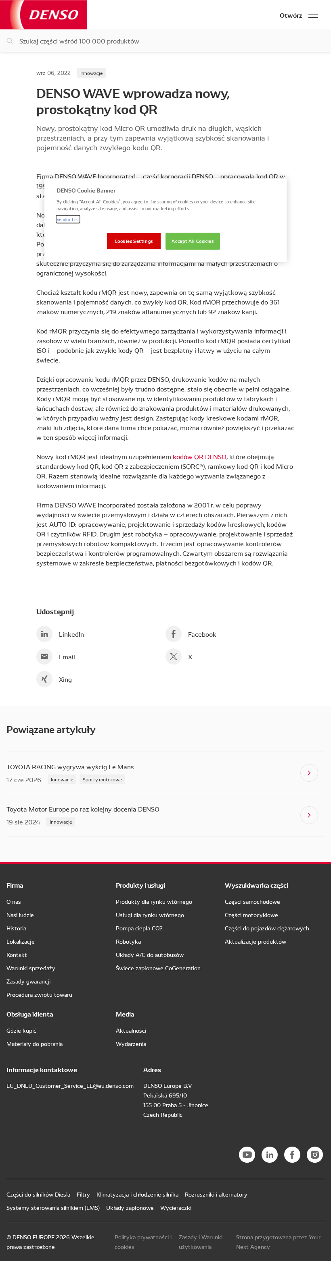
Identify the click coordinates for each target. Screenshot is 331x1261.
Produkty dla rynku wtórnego (154, 901)
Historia (16, 928)
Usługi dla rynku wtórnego (150, 915)
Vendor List (68, 219)
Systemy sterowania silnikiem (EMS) (53, 1207)
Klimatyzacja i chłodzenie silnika (137, 1194)
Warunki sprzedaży (30, 968)
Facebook (202, 633)
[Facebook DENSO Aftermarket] (292, 1155)
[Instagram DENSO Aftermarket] (315, 1155)
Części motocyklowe (251, 915)
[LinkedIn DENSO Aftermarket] (270, 1155)
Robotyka (128, 941)
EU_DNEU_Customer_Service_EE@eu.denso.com (70, 1085)
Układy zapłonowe (130, 1207)
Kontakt (16, 954)
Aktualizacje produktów (255, 941)
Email (67, 656)
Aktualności (131, 1030)
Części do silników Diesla (38, 1194)
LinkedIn (71, 633)
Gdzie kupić (21, 1030)
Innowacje (91, 72)
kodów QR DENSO (199, 456)
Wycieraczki (175, 1207)
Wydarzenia (131, 1043)
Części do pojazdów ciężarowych (267, 928)
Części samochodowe (252, 901)
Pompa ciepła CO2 (139, 928)
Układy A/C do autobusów (150, 954)
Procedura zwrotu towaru (39, 994)
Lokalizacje (20, 941)
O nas (13, 901)
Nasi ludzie (20, 915)
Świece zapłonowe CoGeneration (158, 968)
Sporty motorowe (102, 779)
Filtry (83, 1194)
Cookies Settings (134, 241)
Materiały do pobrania (34, 1043)
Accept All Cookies (193, 241)
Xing (65, 679)
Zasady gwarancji (28, 981)
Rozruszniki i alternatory (216, 1194)
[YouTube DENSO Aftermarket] (247, 1155)
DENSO (43, 14)
